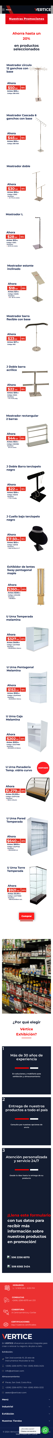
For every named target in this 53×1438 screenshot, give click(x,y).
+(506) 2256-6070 (20, 1300)
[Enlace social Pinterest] (26, 2)
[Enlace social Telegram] (33, 2)
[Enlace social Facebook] (19, 2)
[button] (24, 1011)
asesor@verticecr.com (15, 1392)
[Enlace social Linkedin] (29, 2)
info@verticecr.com (14, 1371)
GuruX (34, 1434)
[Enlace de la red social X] (23, 2)
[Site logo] (43, 9)
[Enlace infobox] (19, 1324)
